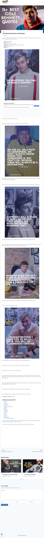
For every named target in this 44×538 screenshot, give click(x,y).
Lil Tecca (5, 405)
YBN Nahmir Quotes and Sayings (37, 451)
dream (26, 244)
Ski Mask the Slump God (8, 406)
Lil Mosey (5, 407)
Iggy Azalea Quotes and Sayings (6, 451)
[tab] (21, 479)
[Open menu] (42, 1)
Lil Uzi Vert (6, 414)
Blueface (5, 408)
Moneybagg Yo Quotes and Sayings (9, 474)
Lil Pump (5, 412)
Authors (3, 31)
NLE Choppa (6, 404)
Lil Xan (5, 413)
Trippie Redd (6, 411)
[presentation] (11, 466)
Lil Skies (5, 403)
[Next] (41, 469)
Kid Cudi (13, 305)
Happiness (5, 239)
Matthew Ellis (5, 35)
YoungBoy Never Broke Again (9, 418)
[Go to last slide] (2, 469)
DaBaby (5, 415)
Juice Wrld (5, 401)
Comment (3, 490)
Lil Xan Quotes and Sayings (30, 474)
